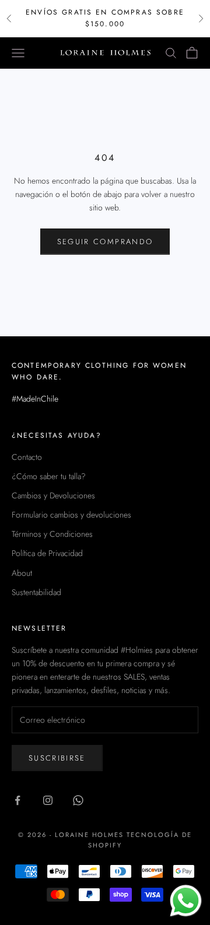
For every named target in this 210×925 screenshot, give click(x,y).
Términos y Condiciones (52, 534)
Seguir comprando (105, 241)
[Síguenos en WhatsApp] (78, 800)
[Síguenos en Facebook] (17, 800)
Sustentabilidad (36, 592)
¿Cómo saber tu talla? (49, 476)
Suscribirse (57, 758)
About (22, 573)
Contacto (27, 457)
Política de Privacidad (47, 553)
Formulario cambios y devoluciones (71, 514)
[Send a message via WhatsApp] (185, 900)
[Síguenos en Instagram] (48, 800)
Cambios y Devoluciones (53, 495)
